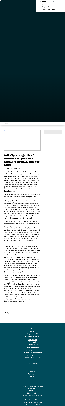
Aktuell (32, 331)
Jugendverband (32, 344)
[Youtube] (11, 3)
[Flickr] (13, 3)
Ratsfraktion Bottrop (33, 347)
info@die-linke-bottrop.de (33, 395)
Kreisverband (32, 339)
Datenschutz (32, 374)
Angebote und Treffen (48, 9)
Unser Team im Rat (32, 350)
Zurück (7, 313)
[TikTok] (8, 3)
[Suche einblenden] (57, 3)
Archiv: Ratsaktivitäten (32, 357)
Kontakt (32, 376)
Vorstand (32, 342)
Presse (6, 123)
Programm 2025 (46, 7)
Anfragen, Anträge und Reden (33, 352)
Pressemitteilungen (32, 363)
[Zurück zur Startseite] (2, 123)
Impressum (32, 371)
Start (32, 329)
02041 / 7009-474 (33, 393)
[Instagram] (5, 3)
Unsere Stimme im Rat (32, 355)
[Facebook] (3, 3)
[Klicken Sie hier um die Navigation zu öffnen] (62, 3)
